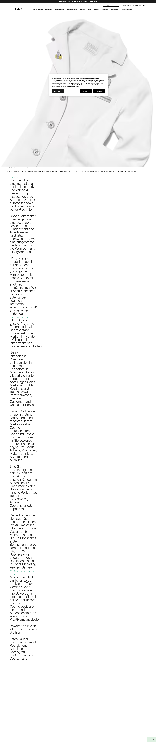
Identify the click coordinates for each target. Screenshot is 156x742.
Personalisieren (58, 91)
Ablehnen (85, 91)
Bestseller (48, 9)
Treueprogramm (126, 9)
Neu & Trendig (38, 9)
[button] (151, 739)
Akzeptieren (99, 91)
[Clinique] (18, 9)
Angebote (105, 9)
